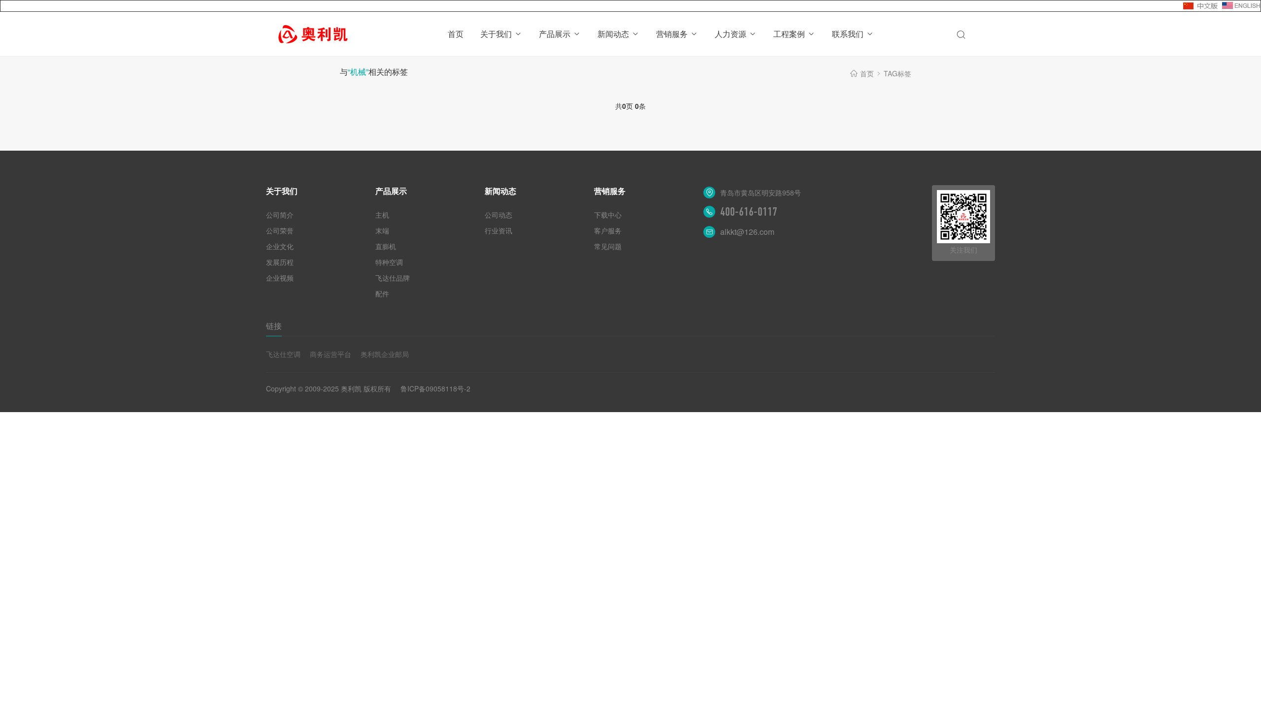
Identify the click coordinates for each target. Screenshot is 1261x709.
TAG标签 (897, 73)
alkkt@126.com (747, 231)
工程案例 (789, 33)
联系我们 (847, 33)
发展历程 (280, 262)
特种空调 (389, 262)
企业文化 (280, 246)
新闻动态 (613, 33)
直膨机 (385, 246)
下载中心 (608, 215)
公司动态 (498, 215)
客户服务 (608, 230)
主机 (382, 215)
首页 (456, 33)
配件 (382, 293)
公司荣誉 (280, 230)
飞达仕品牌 (392, 278)
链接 (274, 325)
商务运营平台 (330, 354)
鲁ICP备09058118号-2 (435, 388)
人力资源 (730, 33)
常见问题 (608, 246)
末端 (382, 230)
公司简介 (280, 215)
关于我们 (496, 33)
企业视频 (280, 278)
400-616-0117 (748, 211)
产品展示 (554, 33)
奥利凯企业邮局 (385, 354)
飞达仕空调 (283, 354)
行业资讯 (498, 230)
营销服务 (672, 33)
